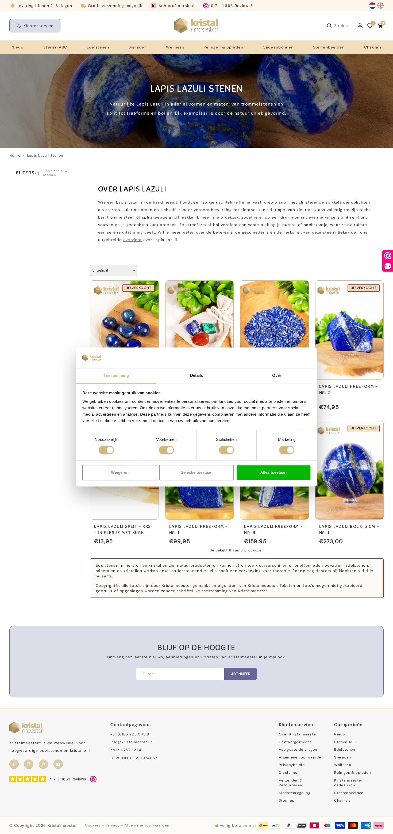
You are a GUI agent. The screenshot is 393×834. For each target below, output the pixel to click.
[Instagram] (28, 764)
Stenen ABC (55, 47)
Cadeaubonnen (278, 47)
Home (14, 155)
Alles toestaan (273, 472)
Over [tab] (276, 375)
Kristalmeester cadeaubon (348, 783)
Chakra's (373, 47)
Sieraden (138, 47)
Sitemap (287, 800)
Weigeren (120, 472)
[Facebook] (14, 764)
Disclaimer (289, 772)
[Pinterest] (43, 764)
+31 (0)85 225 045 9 (129, 734)
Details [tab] (196, 375)
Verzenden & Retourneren (291, 783)
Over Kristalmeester (298, 734)
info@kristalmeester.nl (132, 742)
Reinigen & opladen (223, 47)
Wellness (175, 47)
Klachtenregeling (294, 793)
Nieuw (17, 47)
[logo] (196, 25)
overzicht (132, 239)
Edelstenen (98, 47)
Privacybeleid (292, 764)
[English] (380, 5)
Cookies (93, 825)
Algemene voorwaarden (301, 757)
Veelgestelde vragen (298, 749)
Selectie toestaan (197, 472)
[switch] (166, 450)
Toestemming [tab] (116, 375)
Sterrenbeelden (329, 47)
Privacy (113, 825)
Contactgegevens (295, 742)
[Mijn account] (360, 25)
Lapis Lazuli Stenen (45, 155)
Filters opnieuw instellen (54, 173)
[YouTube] (58, 764)
